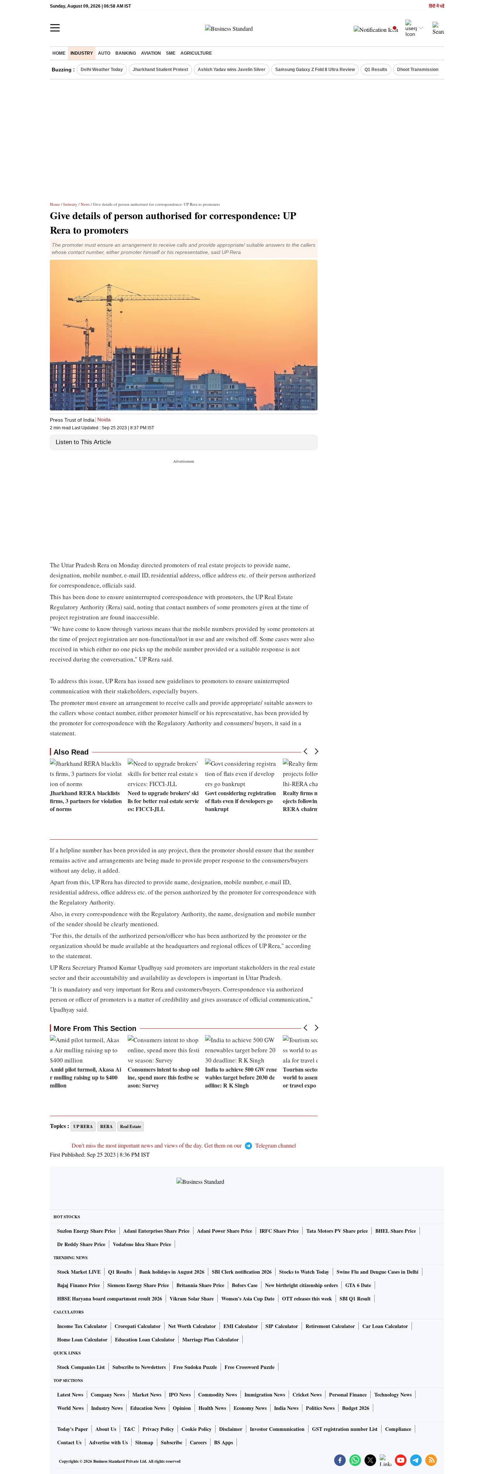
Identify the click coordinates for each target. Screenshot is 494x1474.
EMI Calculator (240, 1326)
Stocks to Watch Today (304, 1271)
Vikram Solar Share (192, 1298)
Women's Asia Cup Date (247, 1298)
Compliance (398, 1429)
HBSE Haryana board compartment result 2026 (109, 1298)
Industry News (107, 1408)
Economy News (250, 1408)
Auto (104, 53)
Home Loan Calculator (82, 1339)
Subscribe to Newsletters (139, 1367)
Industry (82, 53)
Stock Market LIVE (79, 1271)
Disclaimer (230, 1429)
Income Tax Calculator (82, 1326)
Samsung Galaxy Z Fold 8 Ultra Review (315, 69)
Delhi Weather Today (102, 69)
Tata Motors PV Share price (337, 1231)
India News (286, 1408)
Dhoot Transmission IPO (422, 69)
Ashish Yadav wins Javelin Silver (231, 69)
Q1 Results (376, 69)
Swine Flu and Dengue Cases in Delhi (377, 1271)
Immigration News (264, 1394)
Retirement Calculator (330, 1326)
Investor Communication (277, 1429)
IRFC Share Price (279, 1231)
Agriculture (196, 53)
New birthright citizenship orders (301, 1285)
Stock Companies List (81, 1367)
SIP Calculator (281, 1326)
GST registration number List (345, 1429)
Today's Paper (72, 1429)
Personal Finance (348, 1394)
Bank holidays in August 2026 (171, 1271)
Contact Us (69, 1442)
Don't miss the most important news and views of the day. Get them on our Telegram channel (184, 1145)
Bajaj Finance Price (78, 1285)
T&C (129, 1429)
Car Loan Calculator (385, 1326)
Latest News (70, 1394)
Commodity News (217, 1394)
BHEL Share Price (395, 1231)
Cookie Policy (197, 1429)
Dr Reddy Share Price (81, 1244)
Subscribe (171, 1442)
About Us (105, 1429)
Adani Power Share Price (224, 1231)
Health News (212, 1408)
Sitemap (144, 1442)
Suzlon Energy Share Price (86, 1231)
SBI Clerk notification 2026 (242, 1271)
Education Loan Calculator (145, 1339)
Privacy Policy (158, 1429)
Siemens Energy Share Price (138, 1285)
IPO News (180, 1394)
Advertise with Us (108, 1442)
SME (170, 53)
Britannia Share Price (200, 1285)
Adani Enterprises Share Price (156, 1231)
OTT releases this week (307, 1298)
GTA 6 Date (358, 1285)
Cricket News (307, 1394)
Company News (108, 1394)
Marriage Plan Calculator (210, 1339)
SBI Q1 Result (355, 1298)
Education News (147, 1408)
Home (58, 53)
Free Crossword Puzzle (249, 1367)
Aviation (151, 53)
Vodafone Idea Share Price (142, 1244)
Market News (146, 1394)
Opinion (182, 1408)
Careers (198, 1442)
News (85, 204)
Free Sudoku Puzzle (195, 1367)
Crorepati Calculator (138, 1326)
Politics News (320, 1408)
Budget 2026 (355, 1408)
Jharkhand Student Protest (160, 69)
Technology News (393, 1394)
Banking (125, 53)
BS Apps (223, 1442)
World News (70, 1408)
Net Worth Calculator (192, 1326)
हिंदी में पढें (436, 6)
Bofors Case (244, 1285)
